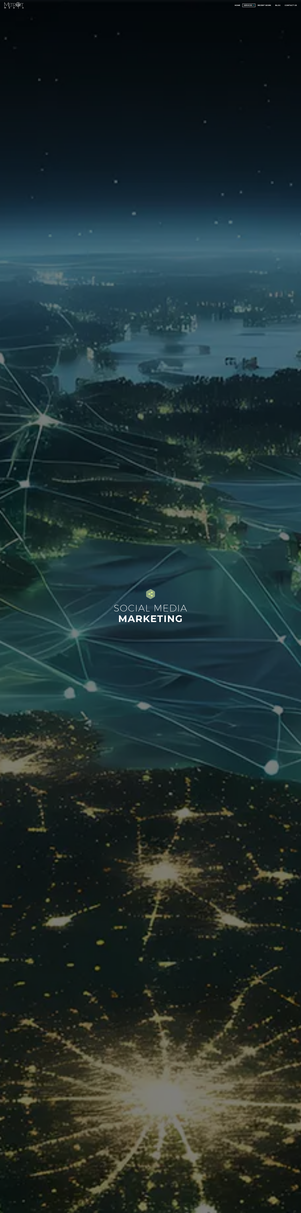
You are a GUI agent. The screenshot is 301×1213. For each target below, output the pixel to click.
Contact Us (291, 5)
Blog (277, 5)
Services (248, 5)
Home (237, 5)
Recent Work (264, 5)
